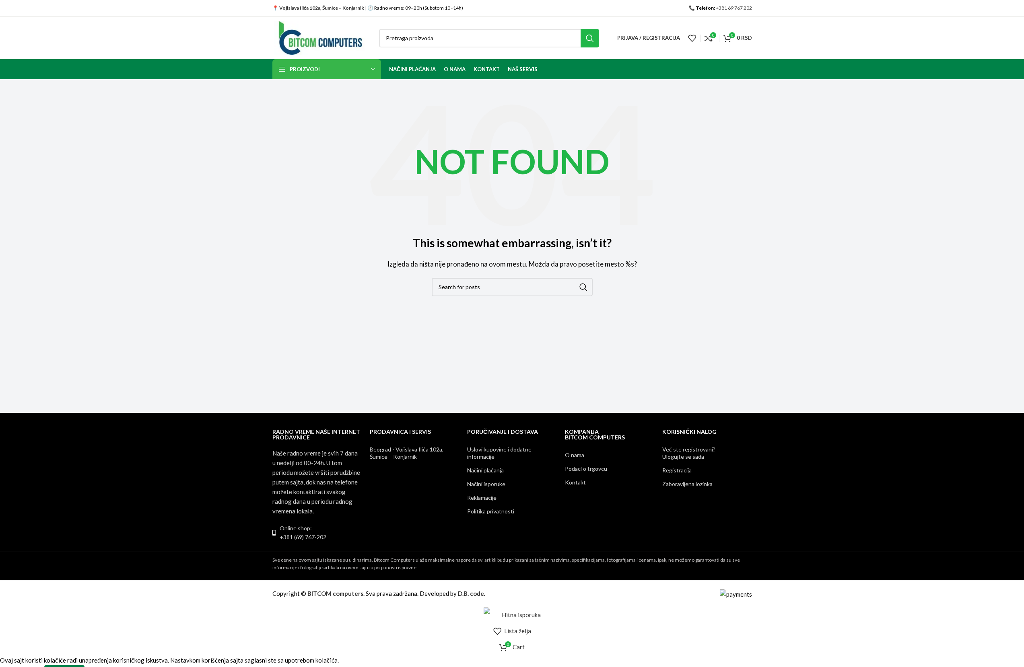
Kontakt (575, 482)
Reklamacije (482, 497)
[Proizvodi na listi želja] (692, 38)
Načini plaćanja (485, 470)
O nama (574, 455)
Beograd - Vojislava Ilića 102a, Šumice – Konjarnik (406, 453)
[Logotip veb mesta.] (319, 37)
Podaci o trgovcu (586, 468)
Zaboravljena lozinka (687, 483)
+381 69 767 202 (734, 8)
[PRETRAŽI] (590, 38)
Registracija (677, 470)
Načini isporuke (486, 483)
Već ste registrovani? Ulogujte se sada (688, 453)
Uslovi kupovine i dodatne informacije (499, 453)
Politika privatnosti (490, 511)
